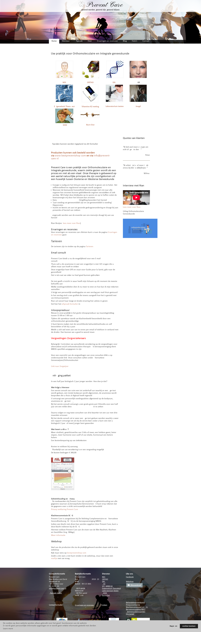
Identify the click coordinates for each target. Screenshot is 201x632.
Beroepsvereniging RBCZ (135, 610)
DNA (115, 82)
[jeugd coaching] (138, 101)
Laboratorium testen (115, 106)
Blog (125, 41)
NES (64, 82)
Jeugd (138, 106)
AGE (103, 584)
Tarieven (89, 247)
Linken (104, 605)
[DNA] (115, 77)
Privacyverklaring (133, 605)
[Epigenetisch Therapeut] (64, 101)
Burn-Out (90, 125)
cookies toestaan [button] (189, 626)
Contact (145, 41)
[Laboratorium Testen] (114, 101)
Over (90, 41)
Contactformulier (56, 605)
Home (54, 41)
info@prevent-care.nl (57, 589)
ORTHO (90, 82)
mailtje (54, 558)
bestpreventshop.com (76, 553)
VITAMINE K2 (107, 586)
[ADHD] (64, 123)
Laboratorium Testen (110, 591)
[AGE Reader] (138, 77)
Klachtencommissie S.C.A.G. (137, 607)
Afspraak (78, 41)
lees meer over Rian (71, 223)
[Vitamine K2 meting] (90, 102)
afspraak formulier (70, 304)
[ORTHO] (90, 77)
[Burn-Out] (90, 117)
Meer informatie (58, 535)
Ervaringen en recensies (107, 41)
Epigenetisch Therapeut (64, 106)
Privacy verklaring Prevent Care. (65, 509)
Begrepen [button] (173, 626)
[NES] (64, 77)
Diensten (66, 41)
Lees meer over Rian (131, 207)
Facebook (130, 577)
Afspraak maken (55, 593)
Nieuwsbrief (135, 585)
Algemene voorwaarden (135, 612)
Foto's (134, 41)
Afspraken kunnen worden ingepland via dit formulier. (74, 144)
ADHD (64, 125)
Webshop (129, 582)
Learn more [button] (8, 629)
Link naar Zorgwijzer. (60, 366)
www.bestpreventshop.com (70, 155)
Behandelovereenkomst (135, 603)
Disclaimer (130, 614)
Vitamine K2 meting (90, 107)
